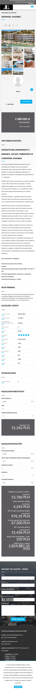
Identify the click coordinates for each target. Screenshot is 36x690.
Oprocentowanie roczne (9, 413)
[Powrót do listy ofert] (2, 26)
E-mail (3, 582)
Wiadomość (5, 603)
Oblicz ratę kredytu (24, 126)
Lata (2, 405)
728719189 (10, 104)
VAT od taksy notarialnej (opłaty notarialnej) (15, 458)
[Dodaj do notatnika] (13, 26)
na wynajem (11, 654)
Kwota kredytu (6, 398)
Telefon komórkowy (7, 589)
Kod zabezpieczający (7, 596)
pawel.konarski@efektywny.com (26, 2)
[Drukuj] (6, 26)
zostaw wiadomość (26, 101)
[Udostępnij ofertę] (17, 26)
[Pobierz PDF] (9, 26)
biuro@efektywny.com (11, 641)
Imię (2, 575)
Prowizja (4, 472)
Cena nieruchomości (7, 451)
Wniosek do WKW (6, 465)
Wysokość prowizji (7, 479)
